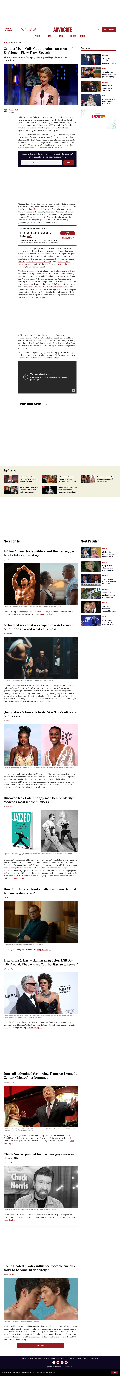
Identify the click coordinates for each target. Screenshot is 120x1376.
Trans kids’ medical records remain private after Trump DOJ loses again (108, 597)
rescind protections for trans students (34, 261)
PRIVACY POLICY (64, 1358)
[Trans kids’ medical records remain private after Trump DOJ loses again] (91, 593)
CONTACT (24, 1358)
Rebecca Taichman (26, 289)
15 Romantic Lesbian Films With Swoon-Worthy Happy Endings (67, 479)
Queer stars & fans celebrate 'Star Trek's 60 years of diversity (40, 714)
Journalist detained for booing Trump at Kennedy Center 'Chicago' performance (40, 1075)
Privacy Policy (37, 1372)
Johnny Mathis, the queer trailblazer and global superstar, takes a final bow (68, 490)
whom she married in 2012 (39, 209)
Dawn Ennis (7, 720)
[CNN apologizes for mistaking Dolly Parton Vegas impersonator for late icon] (91, 100)
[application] (98, 119)
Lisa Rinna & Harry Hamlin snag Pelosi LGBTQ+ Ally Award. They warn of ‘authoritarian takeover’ (41, 962)
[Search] (99, 30)
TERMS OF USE (86, 1358)
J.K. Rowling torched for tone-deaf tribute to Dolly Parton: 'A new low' (109, 556)
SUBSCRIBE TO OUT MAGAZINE (8, 29)
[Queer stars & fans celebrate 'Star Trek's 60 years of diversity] (41, 745)
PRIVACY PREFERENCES (75, 1358)
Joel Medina (8, 897)
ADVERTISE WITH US (53, 1358)
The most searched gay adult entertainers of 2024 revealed (106, 479)
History (73, 36)
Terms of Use (50, 1372)
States (104, 616)
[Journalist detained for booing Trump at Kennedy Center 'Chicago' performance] (41, 1106)
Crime (104, 69)
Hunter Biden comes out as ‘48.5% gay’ (107, 87)
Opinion (82, 36)
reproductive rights (55, 259)
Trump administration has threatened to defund (48, 286)
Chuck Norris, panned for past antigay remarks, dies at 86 (39, 1156)
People (104, 548)
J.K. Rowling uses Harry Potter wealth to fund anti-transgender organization (29, 490)
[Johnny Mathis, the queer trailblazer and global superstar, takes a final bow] (49, 490)
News (49, 36)
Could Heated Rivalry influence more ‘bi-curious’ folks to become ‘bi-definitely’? (39, 1268)
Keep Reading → (47, 614)
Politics (37, 36)
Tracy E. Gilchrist (14, 109)
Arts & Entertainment (15, 42)
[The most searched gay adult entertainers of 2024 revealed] (88, 479)
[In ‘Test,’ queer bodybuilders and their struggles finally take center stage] (41, 584)
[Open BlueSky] (26, 29)
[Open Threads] (30, 29)
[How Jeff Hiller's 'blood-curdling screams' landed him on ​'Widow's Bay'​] (41, 922)
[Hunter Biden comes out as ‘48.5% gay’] (91, 86)
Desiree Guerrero (9, 633)
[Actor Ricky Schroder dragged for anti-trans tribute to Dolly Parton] (91, 607)
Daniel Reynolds (9, 560)
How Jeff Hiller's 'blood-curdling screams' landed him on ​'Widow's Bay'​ (40, 891)
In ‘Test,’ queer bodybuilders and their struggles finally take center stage (39, 553)
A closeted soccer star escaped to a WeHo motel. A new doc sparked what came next (39, 627)
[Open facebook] (22, 29)
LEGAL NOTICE (94, 1358)
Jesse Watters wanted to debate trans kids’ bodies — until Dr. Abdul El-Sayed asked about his (109, 585)
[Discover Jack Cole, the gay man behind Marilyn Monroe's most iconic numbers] (41, 831)
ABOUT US (30, 1358)
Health (60, 36)
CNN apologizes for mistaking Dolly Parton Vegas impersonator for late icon (109, 105)
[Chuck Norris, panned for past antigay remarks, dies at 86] (41, 1187)
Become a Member (67, 233)
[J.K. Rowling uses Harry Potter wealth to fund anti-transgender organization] (11, 490)
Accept (114, 1372)
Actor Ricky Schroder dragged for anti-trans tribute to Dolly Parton (108, 611)
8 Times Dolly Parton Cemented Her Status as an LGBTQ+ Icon (29, 479)
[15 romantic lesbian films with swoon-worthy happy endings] (49, 479)
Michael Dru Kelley (9, 1274)
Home (5, 42)
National (105, 55)
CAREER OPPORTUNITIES (41, 1358)
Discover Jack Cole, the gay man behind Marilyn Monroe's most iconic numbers (39, 800)
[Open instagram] (34, 29)
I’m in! (69, 163)
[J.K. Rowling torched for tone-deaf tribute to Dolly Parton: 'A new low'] (91, 553)
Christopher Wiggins (9, 969)
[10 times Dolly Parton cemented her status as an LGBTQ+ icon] (11, 479)
